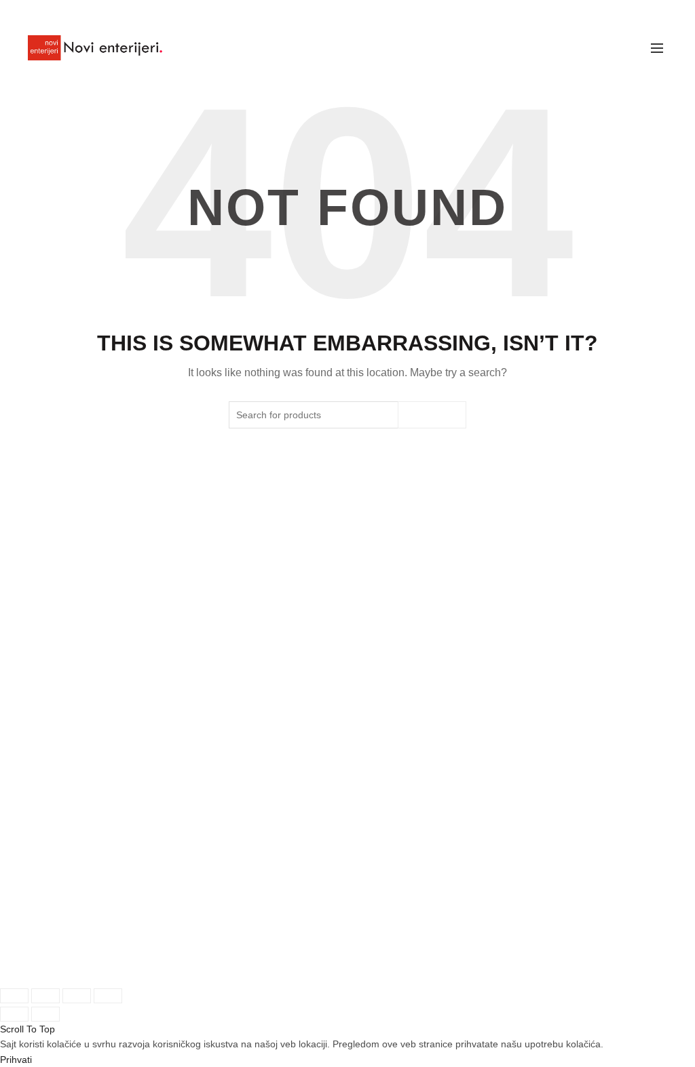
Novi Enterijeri (324, 964)
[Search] (626, 48)
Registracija (60, 882)
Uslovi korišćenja (401, 765)
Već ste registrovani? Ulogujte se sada (71, 797)
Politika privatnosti (403, 792)
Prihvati (16, 1059)
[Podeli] (45, 995)
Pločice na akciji (179, 765)
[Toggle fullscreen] (76, 995)
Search (432, 414)
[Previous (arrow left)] (14, 1014)
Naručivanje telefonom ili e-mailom (285, 839)
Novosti (161, 792)
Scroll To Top (27, 1029)
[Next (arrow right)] (45, 1014)
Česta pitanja (282, 881)
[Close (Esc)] (14, 995)
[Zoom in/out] (108, 995)
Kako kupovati (284, 796)
